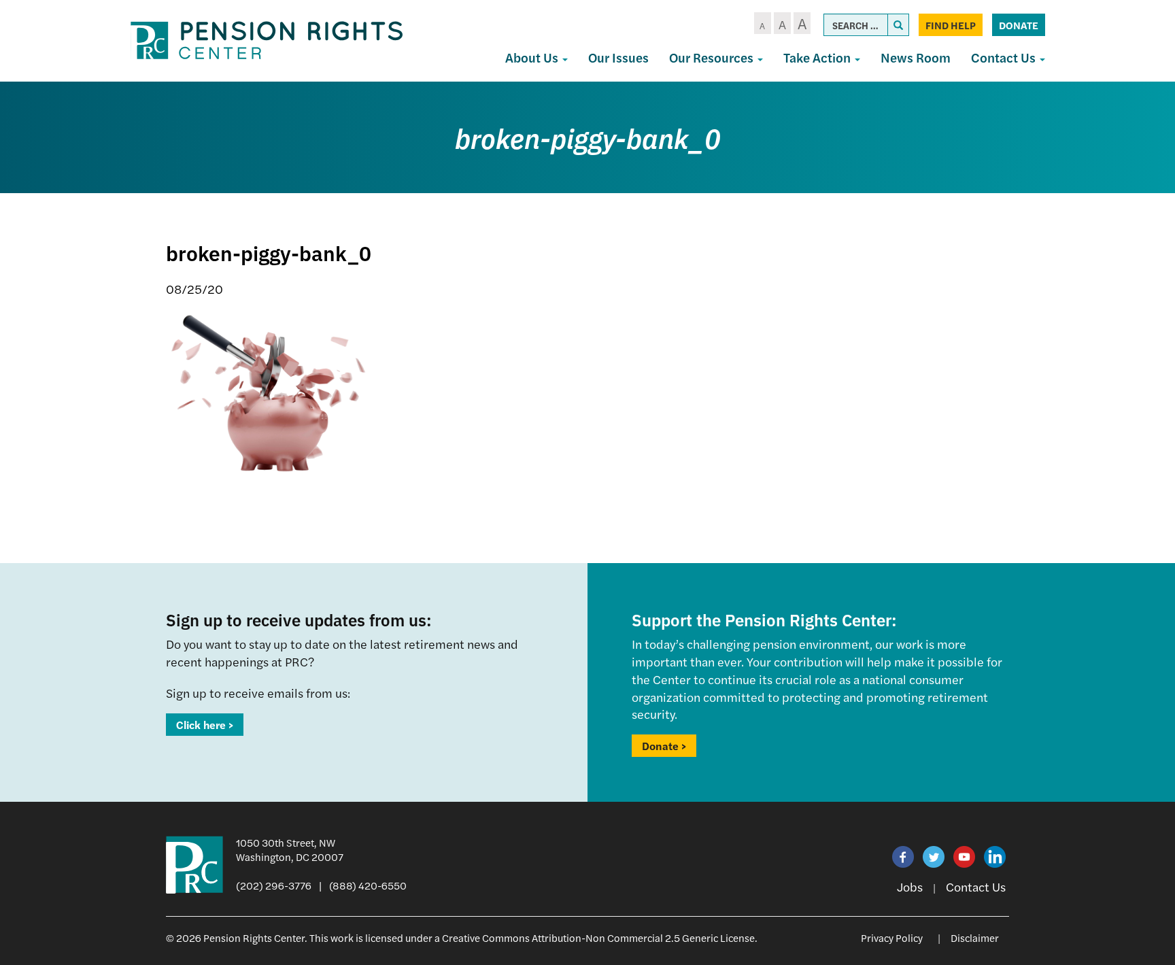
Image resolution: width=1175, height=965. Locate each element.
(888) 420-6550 (368, 885)
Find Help (950, 25)
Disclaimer (975, 937)
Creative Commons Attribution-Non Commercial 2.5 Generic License (598, 937)
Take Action (818, 57)
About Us (533, 57)
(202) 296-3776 (273, 885)
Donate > (664, 746)
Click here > (204, 724)
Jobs (910, 886)
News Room (916, 57)
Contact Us (1004, 57)
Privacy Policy (892, 937)
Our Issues (618, 57)
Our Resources (712, 57)
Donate (1018, 25)
